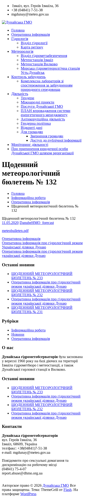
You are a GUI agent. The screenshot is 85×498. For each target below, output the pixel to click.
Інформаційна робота (28, 198)
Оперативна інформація (30, 34)
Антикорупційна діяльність (43, 119)
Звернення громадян (46, 136)
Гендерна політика (36, 123)
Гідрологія (19, 39)
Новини (17, 334)
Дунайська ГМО (55, 485)
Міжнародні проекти (37, 102)
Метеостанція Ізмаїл (37, 60)
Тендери (27, 98)
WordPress (28, 494)
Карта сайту (12, 481)
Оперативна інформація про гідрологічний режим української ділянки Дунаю (46, 284)
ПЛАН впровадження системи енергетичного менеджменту (45, 113)
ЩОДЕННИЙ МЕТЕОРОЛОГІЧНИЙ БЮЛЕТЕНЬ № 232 (41, 293)
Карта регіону (32, 47)
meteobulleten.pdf (15, 231)
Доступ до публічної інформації (55, 140)
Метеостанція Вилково (39, 64)
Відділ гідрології (34, 43)
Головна (18, 30)
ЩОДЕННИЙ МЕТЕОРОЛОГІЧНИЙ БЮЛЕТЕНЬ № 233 (41, 276)
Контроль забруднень (28, 77)
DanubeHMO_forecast (37, 223)
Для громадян (32, 132)
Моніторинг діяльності (29, 145)
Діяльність (19, 94)
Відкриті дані (31, 128)
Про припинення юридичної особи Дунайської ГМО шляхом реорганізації (42, 151)
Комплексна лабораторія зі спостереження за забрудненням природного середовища (46, 85)
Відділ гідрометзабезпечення (44, 56)
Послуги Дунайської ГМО (42, 106)
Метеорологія (22, 51)
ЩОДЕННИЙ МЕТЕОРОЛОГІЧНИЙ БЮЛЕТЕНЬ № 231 (41, 310)
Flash (68, 490)
